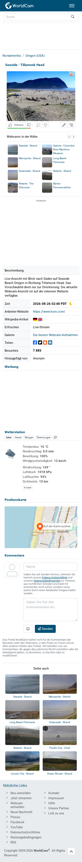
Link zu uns (56, 813)
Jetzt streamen (21, 798)
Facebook (17, 822)
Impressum (56, 798)
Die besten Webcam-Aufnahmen (55, 335)
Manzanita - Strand (30, 158)
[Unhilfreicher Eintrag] (28, 125)
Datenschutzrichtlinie (54, 577)
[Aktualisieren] (55, 437)
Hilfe (51, 803)
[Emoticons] (28, 629)
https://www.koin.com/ (49, 311)
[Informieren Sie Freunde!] (50, 342)
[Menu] (71, 5)
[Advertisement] (41, 35)
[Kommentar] (38, 125)
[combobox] (41, 17)
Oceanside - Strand (29, 170)
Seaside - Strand (28, 145)
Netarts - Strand (62, 170)
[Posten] (35, 342)
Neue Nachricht (21, 812)
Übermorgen (44, 437)
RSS (13, 842)
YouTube (17, 827)
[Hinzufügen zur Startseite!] (45, 125)
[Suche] (73, 17)
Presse (15, 817)
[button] (63, 125)
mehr (28, 487)
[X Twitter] (40, 342)
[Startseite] (19, 6)
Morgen (29, 437)
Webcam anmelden (17, 805)
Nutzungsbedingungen (47, 580)
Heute (18, 437)
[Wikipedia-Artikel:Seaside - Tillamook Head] (35, 319)
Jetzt (8, 437)
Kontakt (53, 793)
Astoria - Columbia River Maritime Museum (63, 149)
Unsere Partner (58, 808)
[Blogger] (45, 342)
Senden (47, 629)
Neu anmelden (21, 793)
